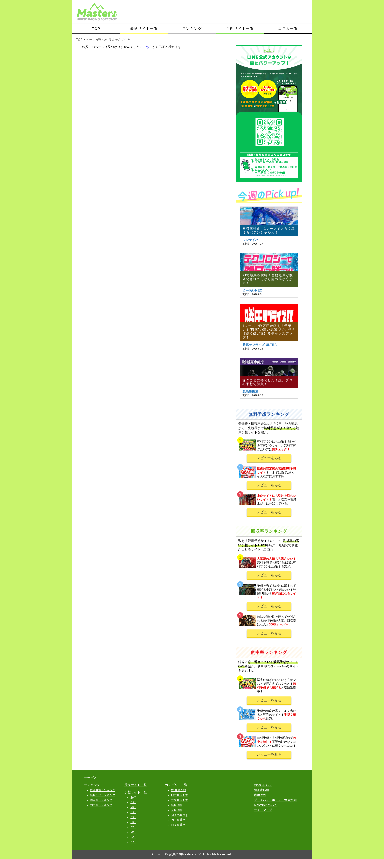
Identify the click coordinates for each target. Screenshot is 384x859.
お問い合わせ (263, 785)
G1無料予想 (178, 790)
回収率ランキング (101, 800)
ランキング (192, 29)
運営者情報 (261, 790)
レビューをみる (269, 458)
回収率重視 (178, 824)
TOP (96, 29)
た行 (133, 812)
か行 (133, 802)
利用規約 (260, 795)
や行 (133, 832)
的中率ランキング (101, 805)
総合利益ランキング (102, 790)
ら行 (133, 837)
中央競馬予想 (179, 800)
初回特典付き (179, 815)
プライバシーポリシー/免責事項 (275, 800)
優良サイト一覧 (144, 29)
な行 (133, 817)
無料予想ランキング (102, 795)
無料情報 (176, 805)
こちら (147, 47)
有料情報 (176, 810)
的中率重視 (178, 819)
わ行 (133, 842)
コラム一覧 (288, 29)
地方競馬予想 (179, 795)
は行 (133, 822)
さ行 (133, 807)
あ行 (133, 797)
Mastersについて (265, 805)
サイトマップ (263, 810)
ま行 (133, 827)
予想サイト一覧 (240, 29)
